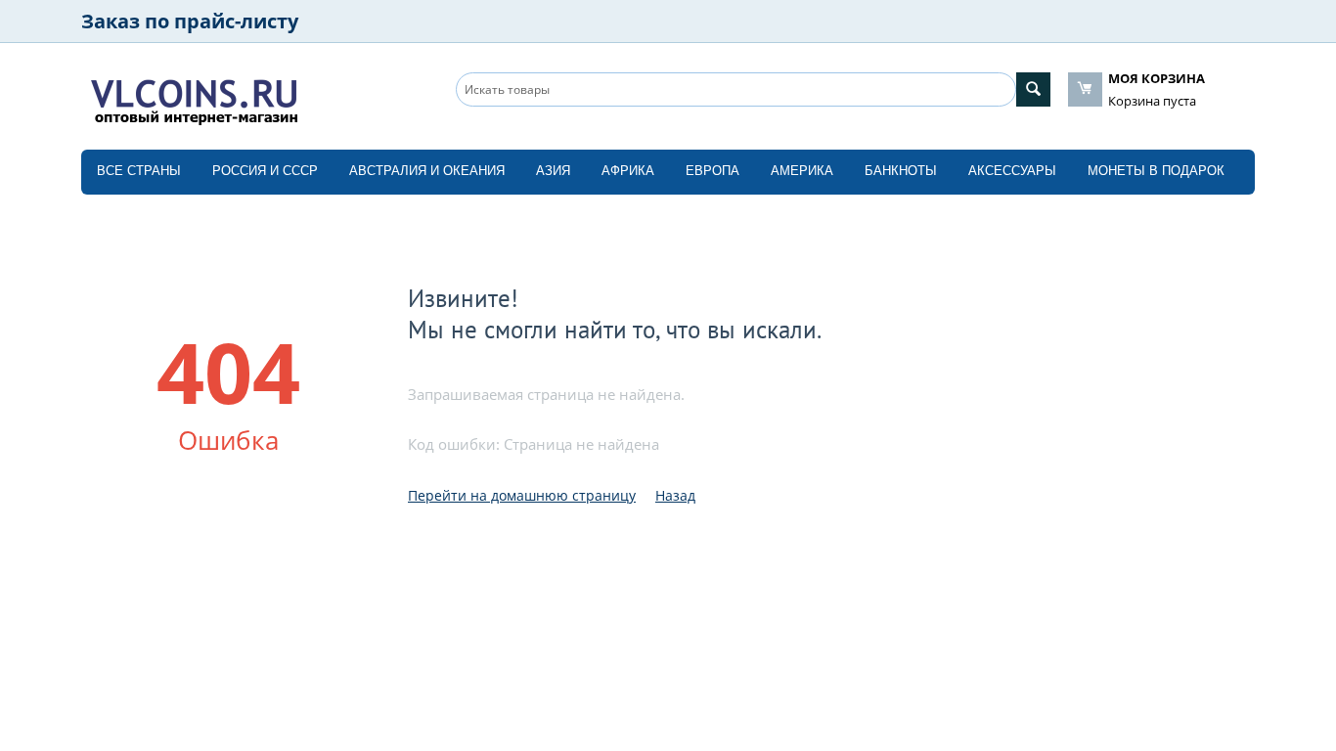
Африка (627, 170)
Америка (802, 170)
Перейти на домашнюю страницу (522, 495)
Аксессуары (1012, 170)
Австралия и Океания (427, 170)
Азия (553, 170)
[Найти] (1033, 89)
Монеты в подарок (1156, 170)
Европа (712, 170)
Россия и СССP (265, 170)
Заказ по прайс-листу (189, 21)
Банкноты (901, 170)
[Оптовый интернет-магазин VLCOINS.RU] (193, 98)
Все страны (139, 170)
